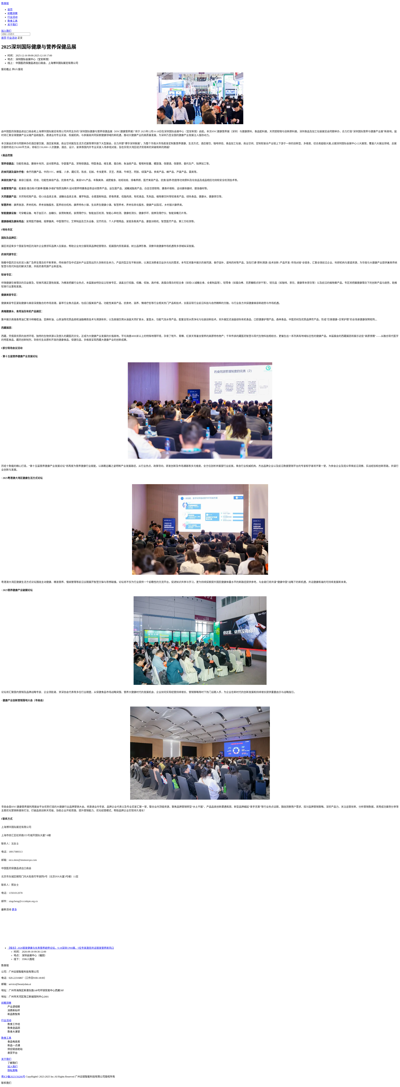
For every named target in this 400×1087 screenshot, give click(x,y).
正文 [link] (20, 38)
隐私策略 (13, 1070)
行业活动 (13, 17)
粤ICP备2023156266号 (13, 1076)
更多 (14, 909)
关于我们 (13, 24)
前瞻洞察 (13, 13)
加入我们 (6, 31)
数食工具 (13, 21)
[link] (3, 38)
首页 (10, 9)
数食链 (5, 3)
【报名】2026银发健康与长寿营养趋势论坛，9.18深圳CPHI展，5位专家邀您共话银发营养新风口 (61, 948)
